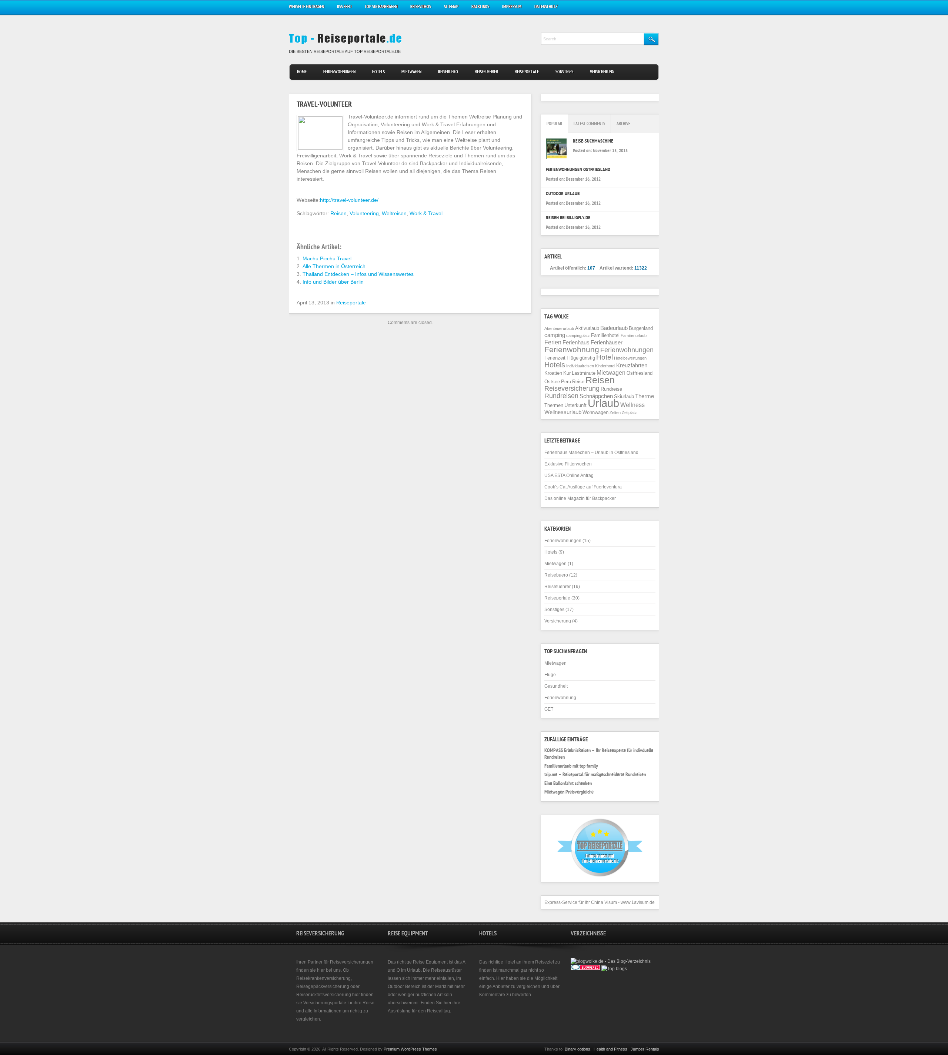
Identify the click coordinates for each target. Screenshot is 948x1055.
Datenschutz (545, 7)
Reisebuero (448, 72)
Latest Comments (589, 124)
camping (554, 335)
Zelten (615, 412)
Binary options (577, 1049)
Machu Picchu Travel (327, 258)
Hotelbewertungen (630, 358)
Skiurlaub (624, 396)
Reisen (338, 213)
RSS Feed (344, 7)
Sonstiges (564, 72)
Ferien (552, 342)
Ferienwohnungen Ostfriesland (578, 170)
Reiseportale (527, 72)
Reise (578, 381)
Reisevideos (420, 7)
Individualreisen (580, 366)
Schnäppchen (596, 396)
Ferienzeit (554, 358)
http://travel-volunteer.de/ (349, 200)
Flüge (572, 358)
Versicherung (602, 72)
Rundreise (611, 389)
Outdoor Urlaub (563, 194)
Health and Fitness (610, 1049)
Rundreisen (561, 396)
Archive (623, 124)
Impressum (511, 7)
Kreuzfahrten (631, 365)
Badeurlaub (614, 328)
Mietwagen (411, 72)
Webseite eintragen (306, 7)
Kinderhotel (605, 366)
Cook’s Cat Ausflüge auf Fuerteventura (583, 487)
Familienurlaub (634, 335)
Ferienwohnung (571, 349)
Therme (644, 396)
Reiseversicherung (572, 388)
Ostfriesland (639, 373)
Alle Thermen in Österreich (334, 266)
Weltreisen (394, 213)
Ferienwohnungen (339, 72)
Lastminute (583, 373)
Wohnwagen (595, 412)
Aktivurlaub (587, 328)
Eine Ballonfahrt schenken (568, 784)
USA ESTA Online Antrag (569, 475)
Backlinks (480, 7)
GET (548, 709)
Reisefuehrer (486, 72)
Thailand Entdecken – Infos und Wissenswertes (358, 274)
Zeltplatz (629, 412)
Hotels (378, 72)
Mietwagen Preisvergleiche (569, 792)
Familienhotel (605, 335)
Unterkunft (575, 405)
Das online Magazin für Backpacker (580, 498)
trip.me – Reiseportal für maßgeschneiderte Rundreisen (595, 775)
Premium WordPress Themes (410, 1049)
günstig (587, 358)
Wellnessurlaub (562, 412)
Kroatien (553, 373)
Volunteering (364, 213)
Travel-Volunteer (324, 105)
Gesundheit (556, 686)
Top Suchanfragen (380, 7)
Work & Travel (426, 213)
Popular (554, 124)
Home (302, 72)
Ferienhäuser (606, 342)
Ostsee (552, 381)
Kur (567, 373)
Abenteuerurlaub (559, 328)
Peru (566, 381)
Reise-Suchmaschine (593, 141)
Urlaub (603, 403)
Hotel (604, 357)
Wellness (632, 404)
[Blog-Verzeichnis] (585, 968)
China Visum (604, 902)
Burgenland (641, 328)
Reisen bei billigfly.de (568, 218)
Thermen (553, 405)
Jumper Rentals (645, 1049)
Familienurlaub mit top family (571, 766)
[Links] (604, 976)
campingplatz (578, 335)
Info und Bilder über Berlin (333, 282)
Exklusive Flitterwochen (568, 464)
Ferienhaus (576, 342)
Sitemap (451, 7)
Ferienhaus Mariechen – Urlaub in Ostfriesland (591, 452)
